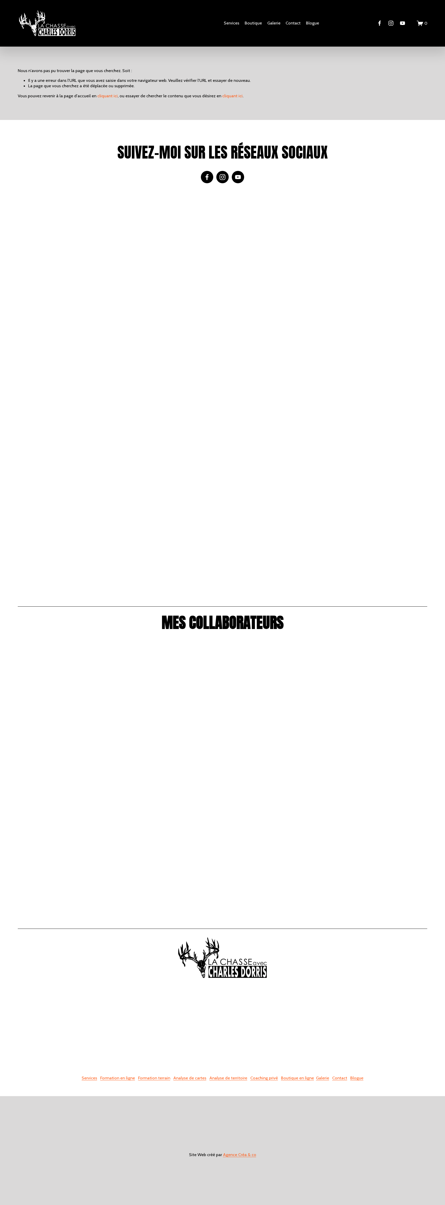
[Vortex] (171, 751)
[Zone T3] (171, 819)
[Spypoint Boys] (273, 887)
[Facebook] (379, 23)
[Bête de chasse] (171, 887)
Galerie (273, 22)
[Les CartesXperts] (376, 751)
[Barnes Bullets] (69, 751)
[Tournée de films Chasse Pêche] (69, 683)
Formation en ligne (117, 1077)
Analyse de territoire (228, 1077)
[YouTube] (402, 23)
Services (89, 1077)
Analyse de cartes (189, 1077)
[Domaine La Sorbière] (376, 683)
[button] (69, 292)
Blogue (312, 22)
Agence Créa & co (239, 1154)
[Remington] (273, 751)
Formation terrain (154, 1077)
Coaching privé (264, 1077)
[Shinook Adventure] (69, 887)
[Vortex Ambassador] (376, 887)
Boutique (253, 22)
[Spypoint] (171, 683)
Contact (293, 22)
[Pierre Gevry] (69, 819)
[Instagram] (391, 23)
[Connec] (273, 683)
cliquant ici (107, 95)
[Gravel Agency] (376, 819)
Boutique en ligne (297, 1077)
